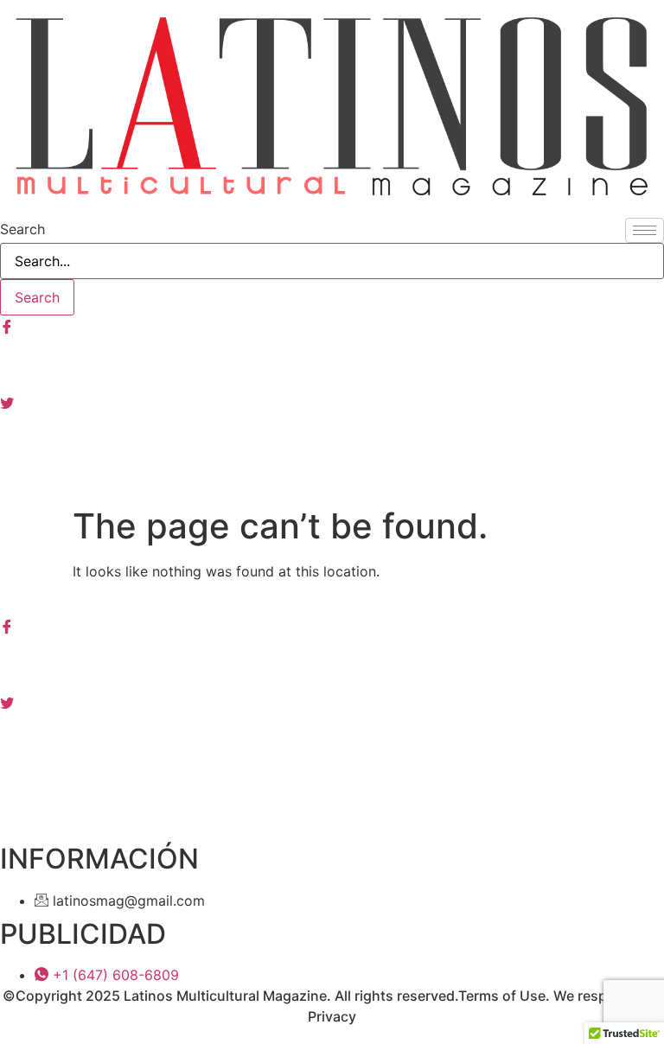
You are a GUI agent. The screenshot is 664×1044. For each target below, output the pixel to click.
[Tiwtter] (332, 402)
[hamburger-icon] (644, 230)
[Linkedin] (332, 739)
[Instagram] (332, 363)
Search (22, 229)
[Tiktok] (332, 478)
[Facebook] (332, 325)
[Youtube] (332, 440)
